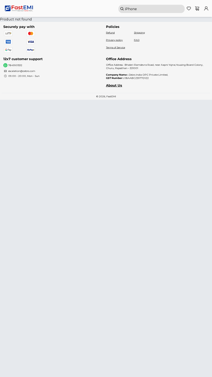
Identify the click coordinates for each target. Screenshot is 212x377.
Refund (110, 32)
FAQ (137, 40)
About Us (114, 85)
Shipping (139, 32)
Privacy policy (114, 40)
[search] (151, 9)
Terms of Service (115, 47)
